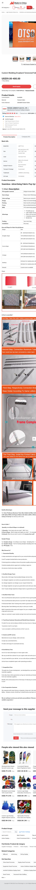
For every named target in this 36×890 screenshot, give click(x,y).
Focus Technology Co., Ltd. (21, 883)
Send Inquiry (16, 86)
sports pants (5, 835)
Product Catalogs (25, 832)
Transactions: (28, 113)
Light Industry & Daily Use (12, 12)
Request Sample (29, 90)
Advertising (14, 854)
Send (16, 738)
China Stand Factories (8, 862)
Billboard (5, 854)
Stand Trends (6, 874)
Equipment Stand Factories (10, 866)
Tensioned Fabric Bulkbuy (20, 874)
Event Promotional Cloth (23, 838)
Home (3, 12)
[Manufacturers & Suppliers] (18, 3)
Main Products (21, 835)
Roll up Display (24, 854)
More (3, 877)
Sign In (4, 129)
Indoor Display (5, 838)
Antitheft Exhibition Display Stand (11, 870)
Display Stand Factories (24, 862)
